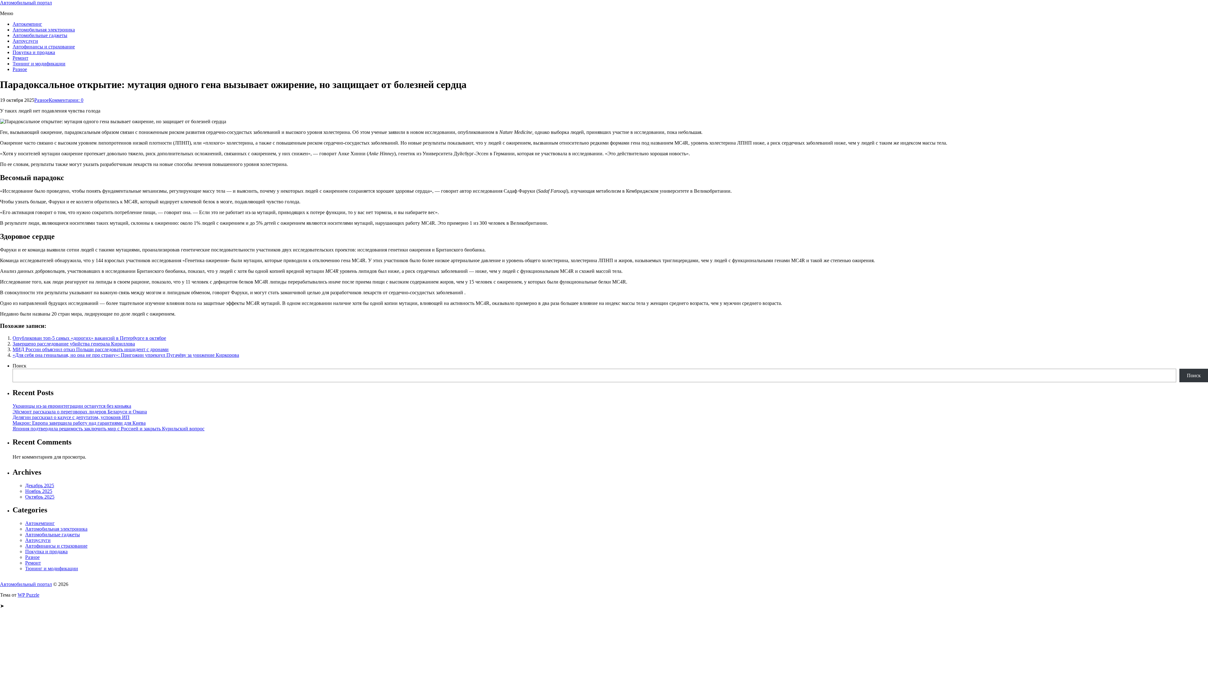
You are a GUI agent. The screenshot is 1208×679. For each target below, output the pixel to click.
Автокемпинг (27, 24)
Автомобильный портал (26, 2)
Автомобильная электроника (44, 29)
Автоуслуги (25, 41)
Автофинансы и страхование (44, 46)
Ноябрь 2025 (38, 491)
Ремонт (20, 58)
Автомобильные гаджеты (40, 35)
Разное (20, 69)
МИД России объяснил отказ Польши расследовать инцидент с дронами (91, 349)
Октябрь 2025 (39, 497)
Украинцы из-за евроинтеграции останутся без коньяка (72, 406)
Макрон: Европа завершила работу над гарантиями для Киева (79, 423)
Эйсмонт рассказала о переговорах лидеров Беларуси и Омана (80, 411)
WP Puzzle (28, 595)
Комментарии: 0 (66, 100)
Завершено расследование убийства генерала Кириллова (74, 343)
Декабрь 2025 (39, 485)
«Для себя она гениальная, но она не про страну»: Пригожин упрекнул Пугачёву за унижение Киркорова (126, 355)
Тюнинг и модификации (39, 63)
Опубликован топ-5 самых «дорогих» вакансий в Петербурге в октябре (89, 338)
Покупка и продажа (34, 52)
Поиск (19, 365)
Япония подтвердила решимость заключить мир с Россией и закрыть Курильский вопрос (108, 428)
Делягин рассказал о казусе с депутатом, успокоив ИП (71, 417)
